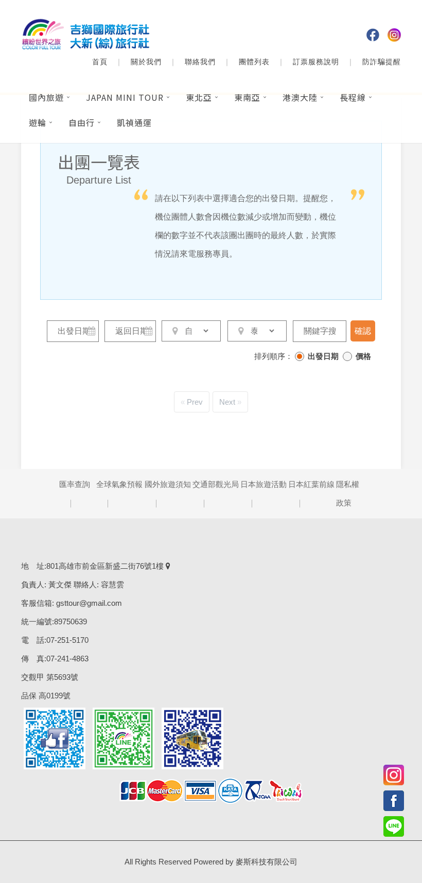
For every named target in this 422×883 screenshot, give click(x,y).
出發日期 (323, 356)
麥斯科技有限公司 (266, 861)
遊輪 (37, 122)
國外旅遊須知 (168, 484)
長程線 (353, 97)
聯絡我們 (200, 62)
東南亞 (247, 97)
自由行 (81, 122)
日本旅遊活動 (263, 484)
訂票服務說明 (316, 62)
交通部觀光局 (215, 484)
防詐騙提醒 (381, 62)
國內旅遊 (46, 97)
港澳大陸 (300, 97)
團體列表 (254, 62)
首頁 (100, 62)
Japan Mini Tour (125, 97)
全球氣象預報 (119, 484)
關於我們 (146, 62)
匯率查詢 (74, 484)
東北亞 (199, 97)
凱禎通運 (134, 122)
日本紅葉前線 (311, 484)
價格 (363, 356)
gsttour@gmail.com (89, 603)
